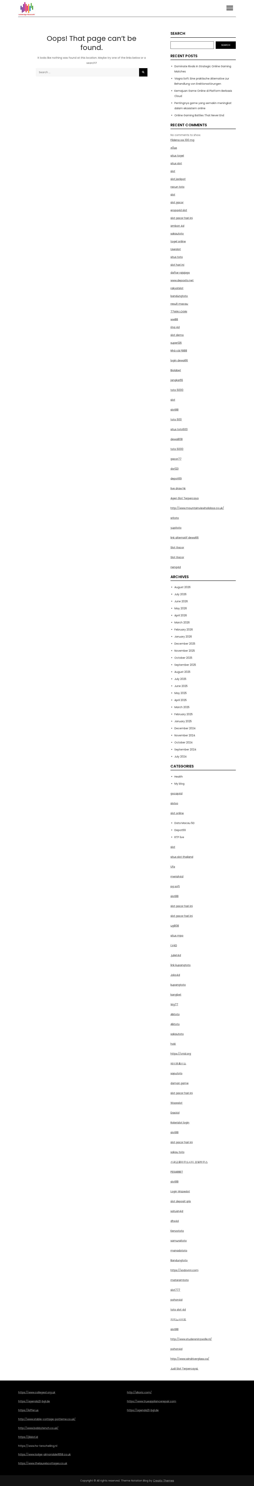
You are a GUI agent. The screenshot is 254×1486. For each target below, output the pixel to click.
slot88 (175, 410)
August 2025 (182, 672)
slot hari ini (177, 265)
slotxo (174, 803)
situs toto (177, 257)
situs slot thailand (182, 857)
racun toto (177, 187)
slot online (177, 813)
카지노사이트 (178, 1319)
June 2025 (181, 686)
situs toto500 (179, 429)
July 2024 (180, 756)
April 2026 (180, 615)
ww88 (174, 319)
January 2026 (183, 636)
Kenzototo (177, 1231)
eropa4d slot (179, 210)
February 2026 (183, 629)
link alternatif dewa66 (185, 537)
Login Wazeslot (180, 1191)
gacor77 (176, 459)
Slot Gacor (177, 547)
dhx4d (175, 1221)
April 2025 (180, 700)
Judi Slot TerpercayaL (184, 1368)
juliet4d (176, 955)
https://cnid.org (181, 1054)
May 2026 (180, 608)
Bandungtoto (179, 1260)
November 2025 (184, 651)
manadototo (179, 1250)
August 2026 (182, 587)
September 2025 (185, 665)
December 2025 (184, 644)
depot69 (176, 478)
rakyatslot (177, 288)
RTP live (179, 837)
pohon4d (176, 1300)
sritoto (175, 518)
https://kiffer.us (28, 1410)
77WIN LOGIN (179, 311)
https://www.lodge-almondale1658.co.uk (44, 1454)
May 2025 (180, 693)
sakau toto (177, 1152)
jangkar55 (177, 380)
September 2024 (185, 749)
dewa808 (177, 439)
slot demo (177, 335)
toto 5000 (177, 390)
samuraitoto (179, 1241)
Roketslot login (180, 1122)
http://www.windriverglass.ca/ (190, 1359)
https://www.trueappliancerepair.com (151, 1401)
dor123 (175, 469)
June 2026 (181, 601)
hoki (173, 1044)
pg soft (175, 886)
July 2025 (180, 679)
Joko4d (175, 975)
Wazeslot (176, 1103)
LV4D (174, 945)
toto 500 (176, 419)
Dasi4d (175, 1113)
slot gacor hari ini (182, 218)
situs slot (176, 163)
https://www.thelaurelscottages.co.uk (42, 1463)
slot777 (175, 1290)
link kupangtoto (181, 965)
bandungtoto (179, 296)
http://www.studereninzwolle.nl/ (191, 1339)
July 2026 (180, 594)
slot (173, 171)
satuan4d (177, 1211)
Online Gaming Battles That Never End (199, 115)
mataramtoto (180, 1280)
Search (178, 33)
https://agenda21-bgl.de (34, 1401)
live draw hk (178, 488)
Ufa (173, 867)
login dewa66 (179, 360)
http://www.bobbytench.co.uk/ (38, 1428)
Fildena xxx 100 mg (182, 140)
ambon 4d (177, 226)
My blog (179, 784)
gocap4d (176, 793)
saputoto (176, 1073)
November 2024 (184, 735)
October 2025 (183, 658)
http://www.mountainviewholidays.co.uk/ (197, 508)
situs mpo (177, 935)
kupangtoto (178, 985)
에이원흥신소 (178, 1063)
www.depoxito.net (182, 280)
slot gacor (177, 202)
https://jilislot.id (28, 1437)
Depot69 (180, 830)
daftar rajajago (180, 272)
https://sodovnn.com (184, 1270)
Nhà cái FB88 (179, 350)
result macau (179, 304)
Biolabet (176, 370)
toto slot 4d (178, 1309)
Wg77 (174, 1004)
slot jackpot (178, 179)
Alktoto (175, 1014)
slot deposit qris (181, 1201)
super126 (176, 343)
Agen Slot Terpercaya (185, 498)
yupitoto (176, 528)
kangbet (176, 994)
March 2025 (181, 707)
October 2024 (183, 742)
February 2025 (183, 714)
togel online (178, 241)
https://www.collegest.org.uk (36, 1392)
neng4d (176, 567)
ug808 (175, 926)
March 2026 (182, 622)
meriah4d (177, 876)
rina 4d (175, 327)
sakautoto (177, 233)
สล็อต (174, 148)
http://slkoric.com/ (139, 1392)
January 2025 (183, 721)
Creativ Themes (163, 1480)
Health (178, 776)
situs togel (177, 155)
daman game (180, 1083)
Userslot (176, 249)
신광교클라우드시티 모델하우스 (189, 1162)
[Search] (143, 72)
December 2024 (185, 728)
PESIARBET (177, 1172)
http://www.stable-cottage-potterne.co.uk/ (46, 1419)
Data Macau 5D (184, 823)
